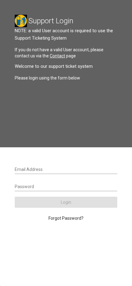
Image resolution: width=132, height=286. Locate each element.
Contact (57, 55)
